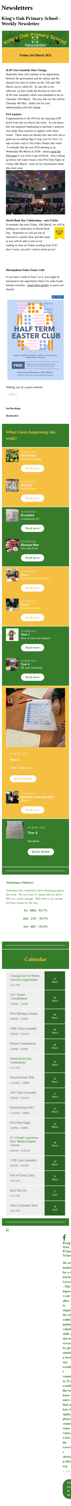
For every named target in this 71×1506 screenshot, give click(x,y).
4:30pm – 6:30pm (19, 1128)
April (54, 1194)
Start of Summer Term (24, 1205)
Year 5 (15, 760)
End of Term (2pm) (22, 1175)
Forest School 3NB (22, 1077)
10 (55, 1062)
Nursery (26, 485)
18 (55, 1206)
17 (55, 1191)
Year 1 (25, 574)
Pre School (28, 455)
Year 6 (32, 833)
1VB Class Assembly (23, 1160)
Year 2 (25, 604)
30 (55, 1161)
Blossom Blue (30, 545)
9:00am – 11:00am (20, 1150)
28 (55, 1142)
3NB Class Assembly (23, 1028)
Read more (32, 468)
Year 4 (25, 664)
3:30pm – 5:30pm (19, 1004)
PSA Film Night (20, 1122)
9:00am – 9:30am (19, 1034)
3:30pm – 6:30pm (19, 1049)
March (55, 982)
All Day (15, 985)
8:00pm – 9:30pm (19, 1019)
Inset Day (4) (18, 1190)
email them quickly (38, 285)
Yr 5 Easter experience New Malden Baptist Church (24, 1141)
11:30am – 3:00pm (19, 1083)
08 (55, 998)
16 (55, 1078)
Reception (27, 515)
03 (55, 979)
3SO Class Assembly (23, 1092)
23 (55, 1093)
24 (55, 1124)
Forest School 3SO (22, 1107)
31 (55, 1176)
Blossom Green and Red (37, 797)
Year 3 (25, 634)
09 (55, 1029)
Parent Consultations (23, 1043)
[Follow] (33, 1229)
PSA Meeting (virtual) (23, 1013)
